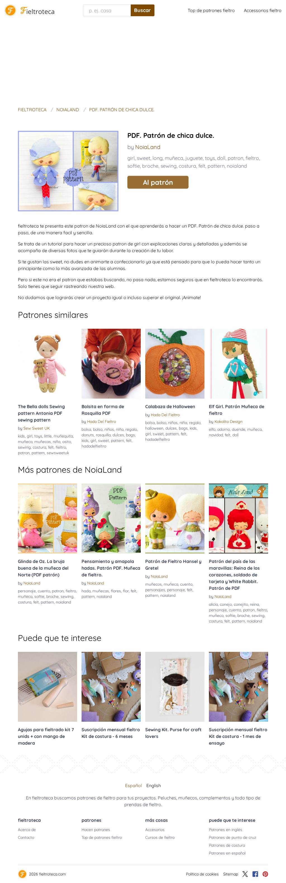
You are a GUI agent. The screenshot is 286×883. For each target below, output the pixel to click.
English (153, 785)
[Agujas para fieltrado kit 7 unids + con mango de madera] (47, 687)
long (157, 158)
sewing (169, 166)
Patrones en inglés (225, 829)
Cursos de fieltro (160, 837)
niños (109, 429)
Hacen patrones (96, 829)
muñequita (63, 436)
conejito (241, 604)
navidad (216, 434)
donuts (88, 434)
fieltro (252, 158)
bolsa (86, 429)
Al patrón (158, 182)
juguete (194, 158)
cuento (44, 590)
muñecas (42, 441)
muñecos (153, 584)
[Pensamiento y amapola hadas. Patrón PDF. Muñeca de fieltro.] (111, 518)
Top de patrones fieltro (211, 10)
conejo (226, 604)
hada (86, 590)
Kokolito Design (228, 421)
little (48, 436)
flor (126, 590)
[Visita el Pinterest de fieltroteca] (265, 874)
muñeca (174, 158)
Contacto (26, 837)
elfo (212, 429)
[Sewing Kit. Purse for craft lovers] (174, 687)
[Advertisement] (143, 62)
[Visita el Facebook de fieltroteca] (255, 874)
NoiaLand (147, 146)
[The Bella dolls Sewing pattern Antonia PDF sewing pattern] (47, 364)
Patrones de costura (227, 845)
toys (210, 158)
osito (66, 441)
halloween (154, 428)
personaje (27, 590)
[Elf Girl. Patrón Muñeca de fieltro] (238, 364)
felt (201, 166)
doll (221, 158)
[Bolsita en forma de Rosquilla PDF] (111, 364)
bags (130, 434)
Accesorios (155, 829)
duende (238, 429)
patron (235, 158)
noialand (237, 166)
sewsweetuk (58, 452)
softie (133, 166)
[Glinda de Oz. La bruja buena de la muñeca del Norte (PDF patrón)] (47, 518)
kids (21, 436)
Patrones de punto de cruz (232, 837)
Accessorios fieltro (263, 10)
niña (56, 441)
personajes (155, 589)
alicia (213, 604)
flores (116, 590)
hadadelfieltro (94, 446)
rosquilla (103, 434)
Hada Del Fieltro (101, 421)
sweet (143, 158)
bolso (98, 429)
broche (150, 166)
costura (187, 166)
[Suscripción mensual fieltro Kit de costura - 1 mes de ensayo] (238, 687)
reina (254, 604)
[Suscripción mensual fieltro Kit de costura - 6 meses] (111, 687)
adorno (223, 429)
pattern (216, 166)
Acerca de (27, 829)
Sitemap (230, 874)
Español (133, 785)
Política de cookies (202, 874)
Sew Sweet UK (36, 428)
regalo (131, 429)
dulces (118, 434)
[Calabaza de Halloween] (174, 364)
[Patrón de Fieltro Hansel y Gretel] (174, 518)
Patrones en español (227, 853)
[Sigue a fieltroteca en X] (245, 874)
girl (131, 158)
